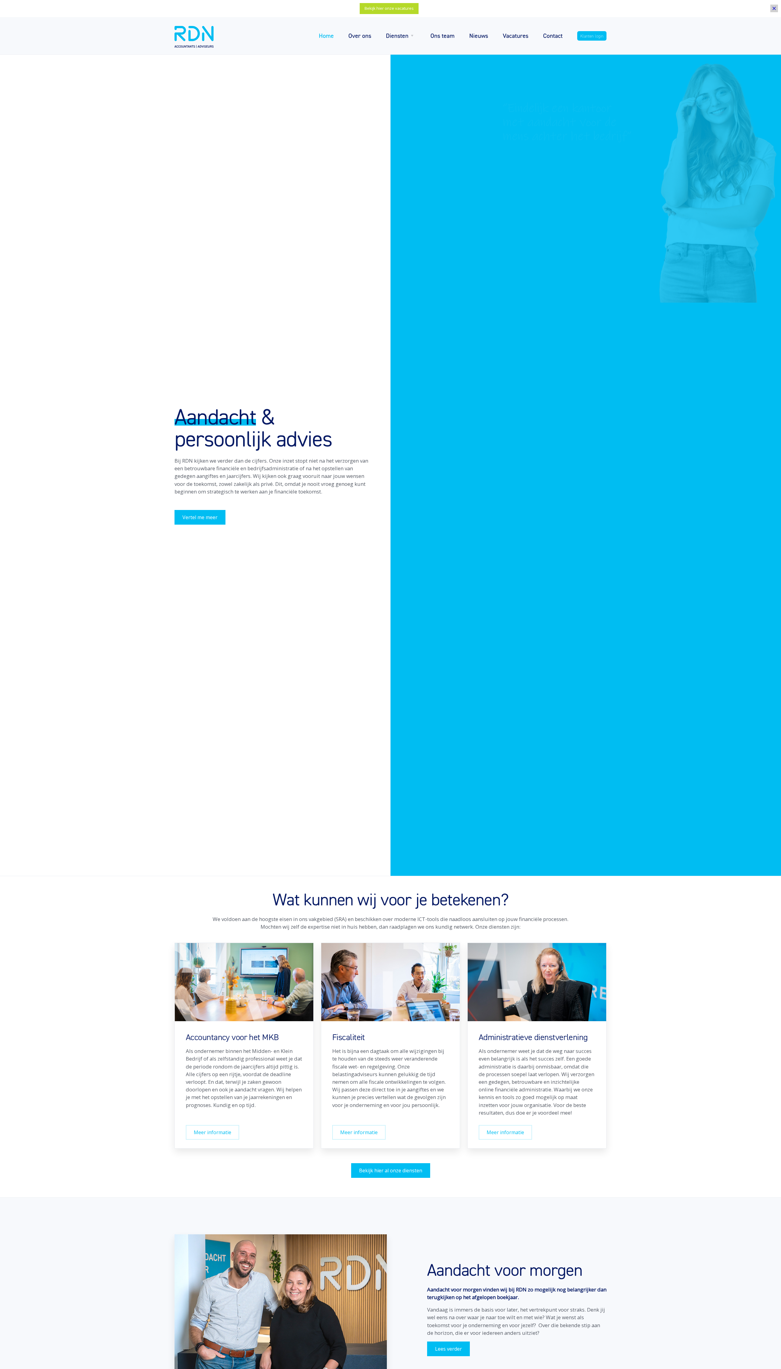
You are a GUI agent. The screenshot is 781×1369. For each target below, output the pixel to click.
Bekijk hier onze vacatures (389, 8)
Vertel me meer (200, 517)
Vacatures (515, 35)
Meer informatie (212, 1132)
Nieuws (478, 35)
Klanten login (591, 35)
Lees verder (448, 1348)
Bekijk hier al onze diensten (390, 1170)
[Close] (774, 8)
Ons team (442, 35)
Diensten (397, 35)
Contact (553, 35)
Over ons (359, 35)
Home (326, 35)
